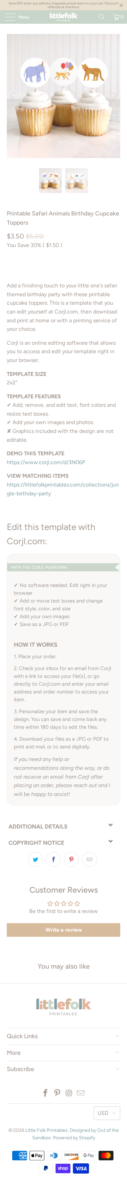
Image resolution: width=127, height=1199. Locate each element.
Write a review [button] (63, 930)
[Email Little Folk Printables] (81, 1093)
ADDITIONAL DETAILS (37, 826)
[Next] (114, 96)
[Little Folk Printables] (64, 17)
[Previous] (13, 96)
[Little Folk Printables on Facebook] (46, 1093)
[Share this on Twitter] (35, 859)
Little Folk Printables (46, 1130)
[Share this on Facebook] (53, 859)
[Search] (102, 17)
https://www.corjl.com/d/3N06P (46, 462)
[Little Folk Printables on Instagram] (69, 1093)
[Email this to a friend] (89, 859)
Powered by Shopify (74, 1138)
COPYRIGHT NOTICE (36, 842)
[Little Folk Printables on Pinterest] (57, 1093)
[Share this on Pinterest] (71, 859)
